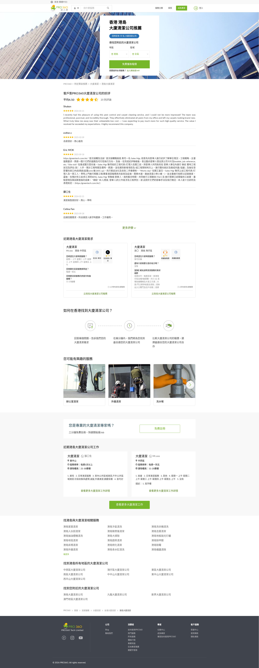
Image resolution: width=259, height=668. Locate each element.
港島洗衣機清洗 (159, 527)
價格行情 (131, 640)
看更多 (66, 554)
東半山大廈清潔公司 (162, 574)
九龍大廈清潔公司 (117, 595)
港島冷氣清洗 (114, 527)
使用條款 (194, 633)
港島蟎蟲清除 (158, 550)
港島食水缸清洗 (115, 550)
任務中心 (161, 630)
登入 (201, 8)
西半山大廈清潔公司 (74, 579)
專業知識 (131, 643)
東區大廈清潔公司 (161, 570)
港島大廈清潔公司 (73, 595)
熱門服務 (131, 633)
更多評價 (127, 228)
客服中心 (194, 630)
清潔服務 (85, 611)
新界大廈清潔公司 (161, 595)
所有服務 (131, 637)
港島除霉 (156, 545)
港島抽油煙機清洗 (73, 536)
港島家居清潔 (70, 527)
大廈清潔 (94, 84)
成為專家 (181, 8)
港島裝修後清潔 (115, 531)
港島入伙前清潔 (71, 531)
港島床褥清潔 (70, 545)
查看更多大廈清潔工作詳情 (95, 491)
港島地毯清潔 (70, 540)
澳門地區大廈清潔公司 (75, 599)
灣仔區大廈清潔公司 (118, 570)
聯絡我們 (109, 633)
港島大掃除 (113, 536)
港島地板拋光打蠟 (161, 536)
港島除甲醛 (157, 540)
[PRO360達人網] (64, 639)
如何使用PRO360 (135, 630)
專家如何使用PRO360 (166, 637)
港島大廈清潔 (108, 84)
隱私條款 (194, 637)
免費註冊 (159, 428)
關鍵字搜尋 (132, 650)
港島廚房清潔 (114, 540)
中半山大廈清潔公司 (118, 574)
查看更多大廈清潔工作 (129, 504)
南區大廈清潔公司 (73, 574)
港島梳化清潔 (114, 545)
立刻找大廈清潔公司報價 (95, 294)
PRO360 (67, 84)
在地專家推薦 (133, 647)
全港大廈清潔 (110, 611)
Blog (107, 630)
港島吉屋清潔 (158, 531)
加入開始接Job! (133, 71)
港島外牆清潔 (70, 550)
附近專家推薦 (80, 84)
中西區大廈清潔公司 (74, 570)
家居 (76, 611)
